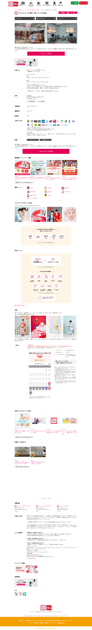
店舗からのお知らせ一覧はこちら (22, 466)
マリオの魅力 (40, 620)
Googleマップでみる (46, 498)
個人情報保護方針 (60, 622)
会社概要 (46, 622)
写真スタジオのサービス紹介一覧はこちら (24, 437)
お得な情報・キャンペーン (31, 620)
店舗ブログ (64, 620)
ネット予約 (84, 3)
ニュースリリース (52, 622)
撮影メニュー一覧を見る (32, 198)
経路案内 (63, 12)
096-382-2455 (29, 111)
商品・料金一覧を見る (20, 305)
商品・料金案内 (47, 620)
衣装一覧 (53, 620)
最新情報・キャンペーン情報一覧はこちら (24, 182)
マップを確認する (31, 101)
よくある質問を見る (31, 558)
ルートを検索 (41, 101)
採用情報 (41, 622)
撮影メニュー (22, 620)
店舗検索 (75, 3)
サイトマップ (30, 622)
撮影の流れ (59, 620)
